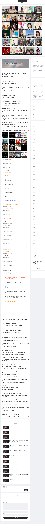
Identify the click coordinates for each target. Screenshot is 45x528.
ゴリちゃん (35, 260)
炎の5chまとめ (36, 264)
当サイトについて (42, 525)
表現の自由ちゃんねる (37, 268)
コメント (5, 502)
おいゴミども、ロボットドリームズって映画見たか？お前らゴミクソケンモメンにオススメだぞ (38, 86)
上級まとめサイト (36, 263)
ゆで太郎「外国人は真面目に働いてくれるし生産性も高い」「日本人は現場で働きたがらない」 (38, 83)
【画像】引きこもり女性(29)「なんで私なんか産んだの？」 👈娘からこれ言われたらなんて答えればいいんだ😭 (38, 92)
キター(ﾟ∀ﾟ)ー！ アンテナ (38, 276)
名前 (4, 510)
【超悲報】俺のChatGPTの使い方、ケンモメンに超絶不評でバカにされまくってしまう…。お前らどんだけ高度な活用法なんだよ (38, 66)
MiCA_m (34, 97)
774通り (35, 255)
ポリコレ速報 (36, 262)
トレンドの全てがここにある (38, 261)
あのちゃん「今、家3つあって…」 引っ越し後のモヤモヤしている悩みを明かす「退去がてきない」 (38, 74)
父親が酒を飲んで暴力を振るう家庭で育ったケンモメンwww (38, 71)
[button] (24, 69)
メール (4, 513)
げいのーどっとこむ (37, 256)
